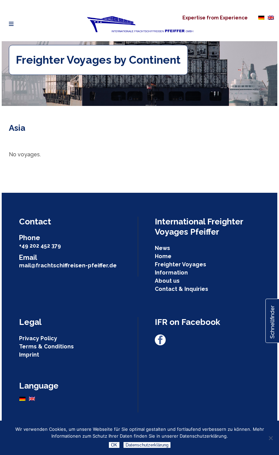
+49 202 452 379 (40, 245)
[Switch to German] (261, 17)
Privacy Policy (38, 338)
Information (171, 272)
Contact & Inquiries (181, 289)
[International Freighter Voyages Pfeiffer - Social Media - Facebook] (160, 343)
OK (114, 445)
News (162, 248)
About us (167, 281)
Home (163, 256)
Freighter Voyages (180, 264)
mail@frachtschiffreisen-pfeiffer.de (68, 265)
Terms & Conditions (46, 346)
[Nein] (270, 438)
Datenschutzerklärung (147, 445)
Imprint (29, 354)
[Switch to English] (271, 17)
